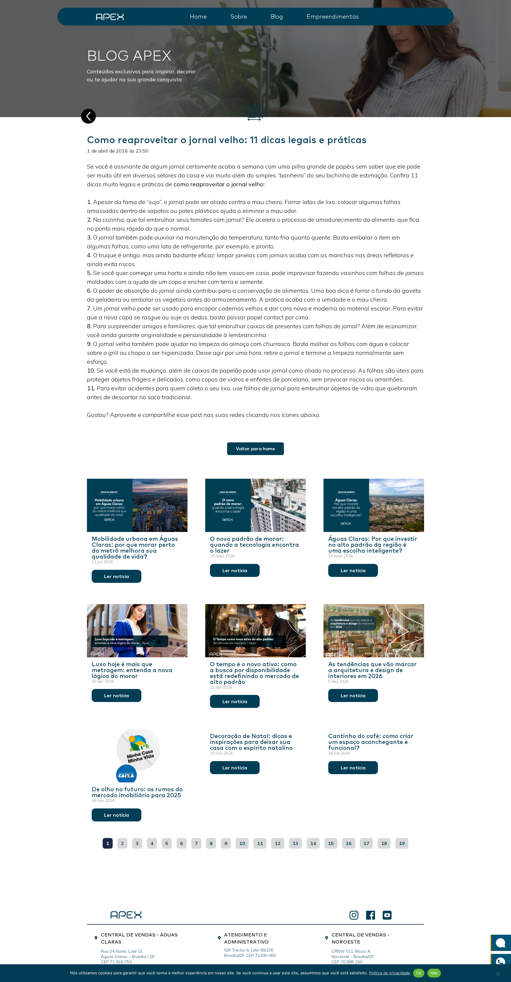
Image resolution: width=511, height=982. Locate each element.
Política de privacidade (389, 972)
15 (332, 842)
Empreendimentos (333, 16)
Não (434, 972)
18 (386, 842)
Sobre (238, 16)
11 (261, 842)
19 (403, 842)
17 (368, 842)
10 (244, 842)
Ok (418, 972)
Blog (277, 16)
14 (315, 842)
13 (297, 842)
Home (198, 16)
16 (350, 842)
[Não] (498, 974)
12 (279, 842)
